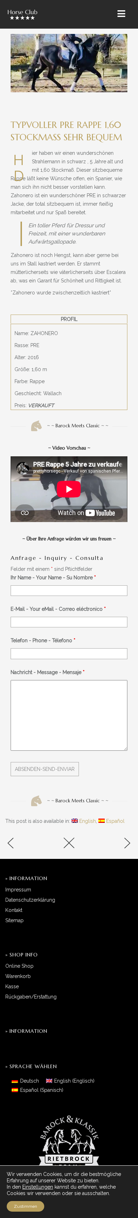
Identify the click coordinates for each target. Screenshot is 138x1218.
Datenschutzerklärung (30, 900)
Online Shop (19, 966)
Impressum (18, 889)
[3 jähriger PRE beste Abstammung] (111, 844)
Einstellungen (37, 1187)
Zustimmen (25, 1206)
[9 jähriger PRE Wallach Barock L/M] (26, 844)
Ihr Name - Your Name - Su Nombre (53, 577)
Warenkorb (18, 976)
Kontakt (13, 910)
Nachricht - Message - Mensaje (48, 672)
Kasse (12, 986)
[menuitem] (83, 821)
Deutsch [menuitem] (29, 1081)
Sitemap (14, 920)
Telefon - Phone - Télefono (43, 640)
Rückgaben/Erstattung (31, 997)
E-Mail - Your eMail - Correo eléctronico (58, 609)
